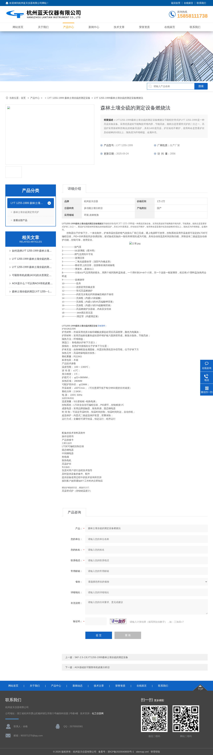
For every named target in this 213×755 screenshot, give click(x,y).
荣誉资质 (144, 27)
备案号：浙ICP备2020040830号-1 (116, 751)
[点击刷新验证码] (118, 621)
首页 (23, 98)
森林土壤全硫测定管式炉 (26, 212)
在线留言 (188, 3)
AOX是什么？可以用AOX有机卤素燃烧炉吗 (32, 283)
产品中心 (68, 27)
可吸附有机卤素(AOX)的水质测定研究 (32, 275)
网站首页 (18, 27)
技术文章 (119, 27)
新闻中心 (94, 27)
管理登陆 (155, 751)
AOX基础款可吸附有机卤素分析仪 (92, 667)
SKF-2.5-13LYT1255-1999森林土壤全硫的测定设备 (101, 657)
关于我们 (43, 27)
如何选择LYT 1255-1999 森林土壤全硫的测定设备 (32, 250)
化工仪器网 (98, 713)
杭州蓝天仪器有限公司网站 (33, 3)
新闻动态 (78, 685)
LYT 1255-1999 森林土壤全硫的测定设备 (69, 98)
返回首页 (175, 3)
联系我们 (201, 3)
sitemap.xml (142, 751)
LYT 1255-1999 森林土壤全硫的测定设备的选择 (32, 258)
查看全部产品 (20, 220)
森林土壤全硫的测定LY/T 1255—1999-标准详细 (32, 291)
